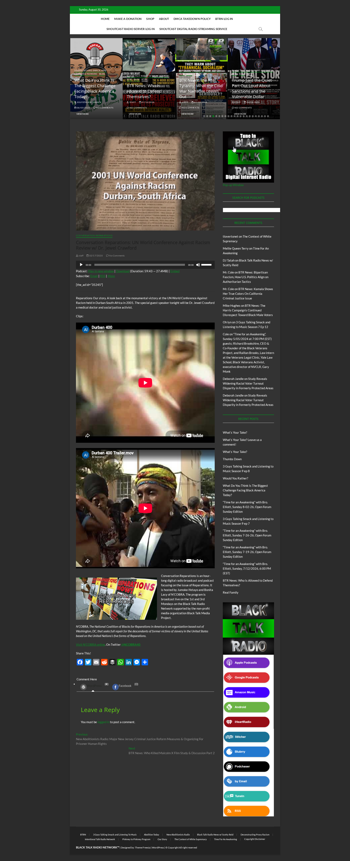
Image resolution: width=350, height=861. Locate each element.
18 (256, 116)
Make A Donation (128, 18)
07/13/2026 (148, 102)
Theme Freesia (142, 847)
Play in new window (101, 271)
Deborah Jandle (233, 379)
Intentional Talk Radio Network (100, 839)
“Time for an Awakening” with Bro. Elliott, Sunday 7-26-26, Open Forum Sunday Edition (247, 535)
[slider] (207, 264)
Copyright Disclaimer (254, 839)
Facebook (125, 685)
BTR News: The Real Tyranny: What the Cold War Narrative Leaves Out (201, 88)
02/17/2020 (95, 255)
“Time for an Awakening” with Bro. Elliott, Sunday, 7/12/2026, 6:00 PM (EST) (247, 568)
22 (268, 116)
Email (94, 276)
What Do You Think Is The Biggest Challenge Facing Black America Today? (94, 88)
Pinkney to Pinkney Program (136, 839)
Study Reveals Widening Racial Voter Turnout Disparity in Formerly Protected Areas (248, 383)
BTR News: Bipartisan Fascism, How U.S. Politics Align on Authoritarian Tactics (245, 276)
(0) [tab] (98, 684)
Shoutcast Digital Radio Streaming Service (193, 29)
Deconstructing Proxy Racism (255, 834)
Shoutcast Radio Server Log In (131, 29)
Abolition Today (151, 834)
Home (105, 18)
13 (241, 116)
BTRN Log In (224, 18)
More (111, 276)
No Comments (104, 107)
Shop (150, 18)
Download (122, 271)
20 (262, 116)
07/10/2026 (200, 102)
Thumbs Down (232, 459)
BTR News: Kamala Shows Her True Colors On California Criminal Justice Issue (248, 293)
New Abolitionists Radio (178, 834)
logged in (103, 722)
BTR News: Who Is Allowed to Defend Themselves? (144, 91)
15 (247, 116)
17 (253, 116)
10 (231, 116)
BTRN (144, 79)
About (164, 18)
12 (238, 116)
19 (259, 116)
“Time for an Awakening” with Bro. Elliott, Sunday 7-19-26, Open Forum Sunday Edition (247, 551)
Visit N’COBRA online (90, 644)
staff (132, 102)
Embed (174, 271)
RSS (102, 276)
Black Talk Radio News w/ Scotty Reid (215, 834)
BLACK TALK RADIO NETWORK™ (97, 847)
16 (250, 116)
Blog (102, 74)
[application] (145, 265)
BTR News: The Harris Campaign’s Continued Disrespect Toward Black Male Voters (248, 310)
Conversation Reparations (94, 235)
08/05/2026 (83, 107)
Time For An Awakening (225, 839)
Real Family (230, 592)
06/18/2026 (253, 102)
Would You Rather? (235, 478)
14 (244, 116)
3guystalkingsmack (88, 102)
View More (82, 114)
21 (265, 116)
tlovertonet (230, 236)
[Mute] (198, 265)
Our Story (162, 839)
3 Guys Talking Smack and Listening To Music (90, 72)
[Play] (81, 265)
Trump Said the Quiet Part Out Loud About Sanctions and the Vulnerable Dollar (252, 88)
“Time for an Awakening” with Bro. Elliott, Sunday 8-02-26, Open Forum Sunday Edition (247, 506)
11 (235, 116)
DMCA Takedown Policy (192, 18)
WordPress (94, 685)
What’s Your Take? (235, 432)
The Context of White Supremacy (190, 839)
